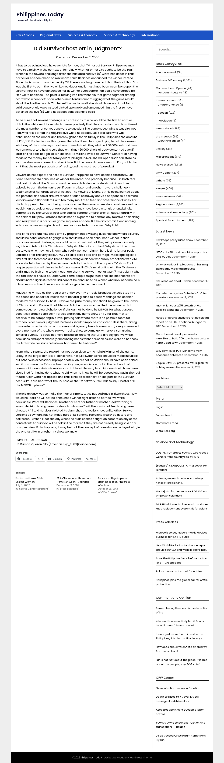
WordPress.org (165, 431)
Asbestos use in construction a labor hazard (180, 712)
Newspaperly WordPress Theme (132, 757)
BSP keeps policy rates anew (174, 240)
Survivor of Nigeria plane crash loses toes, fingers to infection (114, 482)
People (160, 188)
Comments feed (167, 423)
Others (160, 180)
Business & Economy (82, 35)
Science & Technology (119, 35)
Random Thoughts (170, 92)
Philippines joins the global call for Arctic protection (182, 582)
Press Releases (166, 196)
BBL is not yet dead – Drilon (173, 281)
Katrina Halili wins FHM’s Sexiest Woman (29, 480)
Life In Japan (164, 136)
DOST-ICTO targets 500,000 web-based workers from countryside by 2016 (182, 455)
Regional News (50, 35)
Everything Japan (169, 141)
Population (165, 120)
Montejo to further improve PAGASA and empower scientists (182, 493)
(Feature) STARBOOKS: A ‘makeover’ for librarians (181, 468)
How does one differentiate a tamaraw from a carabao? (181, 649)
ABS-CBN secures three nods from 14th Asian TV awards (74, 480)
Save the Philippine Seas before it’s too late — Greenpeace (181, 560)
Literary (160, 149)
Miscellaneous (165, 156)
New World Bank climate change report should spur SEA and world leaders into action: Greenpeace (181, 547)
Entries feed (164, 415)
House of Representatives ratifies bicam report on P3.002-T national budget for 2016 (182, 322)
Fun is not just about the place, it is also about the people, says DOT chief (181, 662)
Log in (159, 407)
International (151, 35)
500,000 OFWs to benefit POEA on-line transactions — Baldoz (180, 725)
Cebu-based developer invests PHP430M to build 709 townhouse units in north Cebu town (182, 338)
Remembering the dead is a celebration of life (182, 610)
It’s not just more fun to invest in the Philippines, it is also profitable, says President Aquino (179, 636)
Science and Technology (172, 212)
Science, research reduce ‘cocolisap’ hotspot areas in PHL (179, 480)
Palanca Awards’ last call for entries (179, 571)
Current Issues (165, 100)
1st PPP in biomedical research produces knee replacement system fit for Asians (182, 506)
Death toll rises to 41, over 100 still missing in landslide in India (177, 699)
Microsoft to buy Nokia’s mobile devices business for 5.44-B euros (181, 535)
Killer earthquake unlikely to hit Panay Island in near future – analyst (180, 623)
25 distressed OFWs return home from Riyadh (181, 738)
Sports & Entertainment (171, 220)
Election (163, 112)
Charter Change (168, 104)
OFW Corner (164, 172)
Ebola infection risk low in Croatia (177, 688)
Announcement (166, 72)
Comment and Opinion (171, 88)
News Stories (25, 35)
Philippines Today (40, 14)
